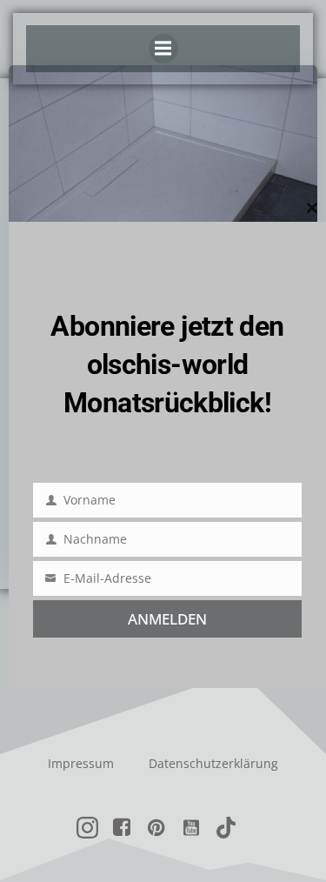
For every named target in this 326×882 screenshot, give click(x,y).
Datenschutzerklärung (213, 763)
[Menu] (163, 48)
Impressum (81, 763)
